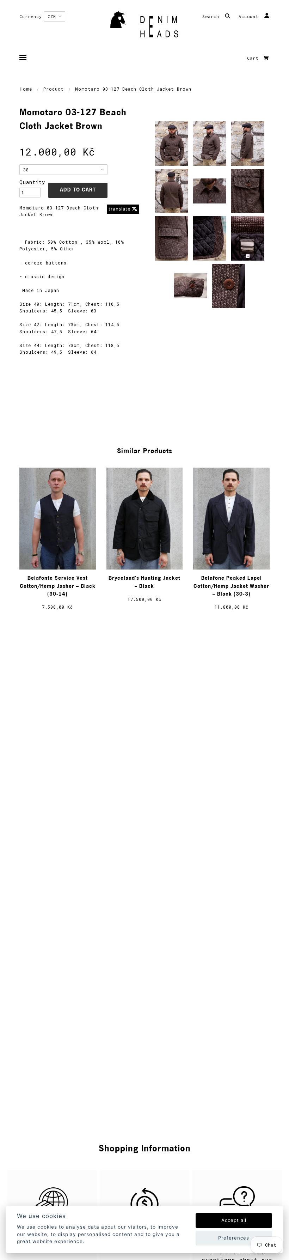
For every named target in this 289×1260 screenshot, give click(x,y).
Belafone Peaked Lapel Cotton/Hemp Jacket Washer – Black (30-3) (231, 586)
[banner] (144, 26)
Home (26, 89)
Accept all (233, 1220)
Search (212, 16)
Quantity (30, 182)
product (53, 89)
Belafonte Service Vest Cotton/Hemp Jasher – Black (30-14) (58, 586)
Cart (254, 58)
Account (250, 16)
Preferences (233, 1238)
